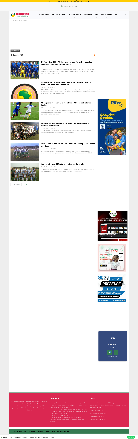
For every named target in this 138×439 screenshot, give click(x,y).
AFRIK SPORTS (44, 431)
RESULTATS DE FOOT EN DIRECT (23, 431)
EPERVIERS (88, 15)
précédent (16, 184)
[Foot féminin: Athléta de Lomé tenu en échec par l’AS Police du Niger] (25, 152)
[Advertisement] (69, 35)
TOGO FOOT (44, 15)
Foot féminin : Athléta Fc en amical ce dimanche (62, 164)
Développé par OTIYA (112, 356)
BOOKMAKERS (106, 15)
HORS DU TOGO (74, 15)
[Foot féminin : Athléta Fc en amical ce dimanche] (25, 172)
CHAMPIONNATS (58, 15)
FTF (96, 15)
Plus (117, 15)
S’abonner (131, 437)
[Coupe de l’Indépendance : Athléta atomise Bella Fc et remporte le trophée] (25, 131)
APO (53, 431)
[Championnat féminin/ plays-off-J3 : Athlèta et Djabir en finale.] (25, 111)
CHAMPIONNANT (64, 431)
